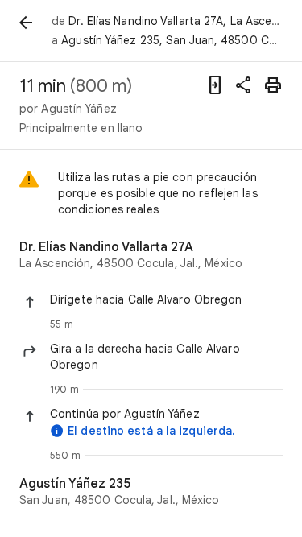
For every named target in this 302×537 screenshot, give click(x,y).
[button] (166, 299)
